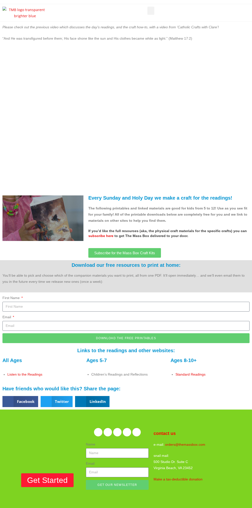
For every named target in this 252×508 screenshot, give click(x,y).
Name (90, 444)
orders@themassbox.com (185, 444)
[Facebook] (98, 432)
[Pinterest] (117, 432)
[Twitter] (108, 432)
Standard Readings (190, 374)
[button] (150, 11)
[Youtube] (136, 432)
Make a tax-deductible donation (178, 479)
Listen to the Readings (24, 374)
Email (7, 317)
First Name (11, 298)
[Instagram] (127, 432)
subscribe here (100, 236)
